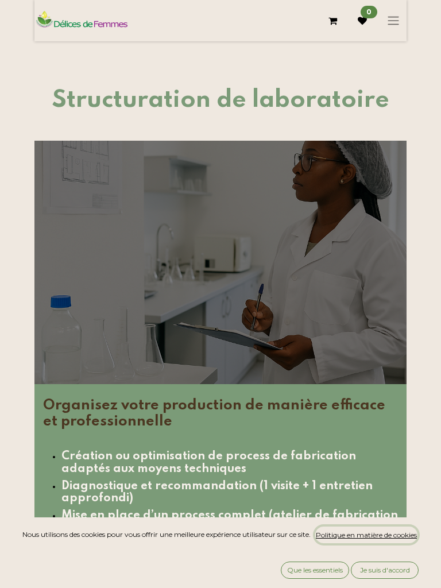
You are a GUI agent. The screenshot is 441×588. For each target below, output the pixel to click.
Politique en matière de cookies (366, 535)
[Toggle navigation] (393, 20)
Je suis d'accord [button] (385, 570)
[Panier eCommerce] (332, 21)
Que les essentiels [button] (315, 570)
